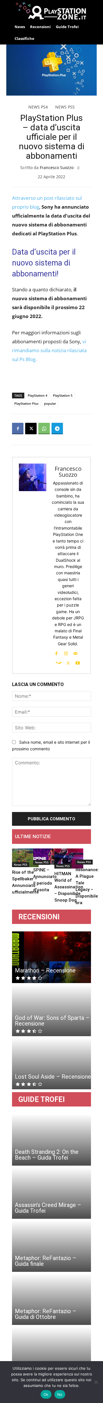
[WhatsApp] (44, 428)
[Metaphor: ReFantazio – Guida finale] (51, 1246)
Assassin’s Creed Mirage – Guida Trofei (48, 1208)
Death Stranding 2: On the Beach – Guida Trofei (46, 1154)
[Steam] (59, 662)
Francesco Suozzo (57, 167)
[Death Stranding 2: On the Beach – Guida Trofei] (51, 1140)
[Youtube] (77, 662)
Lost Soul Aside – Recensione (53, 1076)
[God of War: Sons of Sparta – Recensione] (51, 1010)
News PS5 (65, 107)
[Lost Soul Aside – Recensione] (51, 1063)
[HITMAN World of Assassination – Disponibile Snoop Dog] (68, 858)
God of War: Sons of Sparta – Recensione (52, 1020)
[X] (31, 428)
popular (50, 403)
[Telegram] (57, 428)
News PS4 (38, 107)
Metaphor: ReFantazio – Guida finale (45, 1261)
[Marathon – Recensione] (51, 957)
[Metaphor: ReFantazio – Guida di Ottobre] (51, 1299)
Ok (46, 1394)
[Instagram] (65, 653)
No (60, 1394)
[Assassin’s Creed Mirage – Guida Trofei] (51, 1193)
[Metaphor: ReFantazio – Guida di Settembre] (51, 1352)
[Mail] (75, 653)
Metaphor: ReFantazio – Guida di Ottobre (45, 1314)
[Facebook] (17, 428)
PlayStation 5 (62, 395)
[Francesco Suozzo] (33, 565)
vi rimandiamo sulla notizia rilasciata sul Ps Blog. (49, 350)
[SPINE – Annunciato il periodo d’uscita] (45, 856)
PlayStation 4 (37, 395)
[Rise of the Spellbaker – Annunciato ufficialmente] (25, 857)
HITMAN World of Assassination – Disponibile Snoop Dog (68, 887)
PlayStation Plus (26, 403)
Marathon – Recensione (45, 970)
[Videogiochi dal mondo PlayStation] (51, 10)
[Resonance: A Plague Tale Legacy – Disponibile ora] (87, 856)
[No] (96, 1382)
